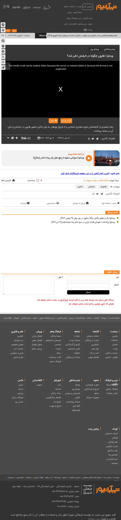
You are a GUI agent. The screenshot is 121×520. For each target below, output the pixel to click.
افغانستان (73, 24)
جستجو (11, 477)
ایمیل (116, 284)
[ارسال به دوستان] (29, 138)
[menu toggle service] (4, 7)
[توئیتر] (93, 139)
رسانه (59, 353)
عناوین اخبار (87, 6)
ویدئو (77, 385)
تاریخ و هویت (55, 406)
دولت (115, 349)
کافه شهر (76, 406)
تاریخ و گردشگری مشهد (91, 391)
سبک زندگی (56, 393)
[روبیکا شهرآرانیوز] (3, 35)
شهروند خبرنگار (92, 397)
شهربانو (16, 318)
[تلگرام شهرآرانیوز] (3, 67)
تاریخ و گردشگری (72, 344)
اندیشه (58, 389)
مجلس (115, 344)
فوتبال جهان (37, 340)
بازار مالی (95, 349)
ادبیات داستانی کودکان (111, 436)
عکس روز (19, 402)
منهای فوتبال (37, 344)
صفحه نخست (114, 318)
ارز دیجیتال (18, 340)
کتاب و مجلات (55, 357)
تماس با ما (107, 477)
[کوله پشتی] (16, 8)
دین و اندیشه (112, 385)
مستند (20, 389)
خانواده (77, 353)
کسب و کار (94, 353)
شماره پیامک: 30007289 (68, 506)
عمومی (39, 385)
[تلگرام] (97, 139)
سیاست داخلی (112, 353)
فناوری (20, 336)
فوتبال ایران (37, 336)
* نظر (60, 277)
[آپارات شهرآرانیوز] (3, 30)
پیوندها (57, 477)
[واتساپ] (89, 139)
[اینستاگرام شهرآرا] (3, 62)
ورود (14, 30)
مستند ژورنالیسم (73, 402)
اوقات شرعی (38, 477)
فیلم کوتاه (76, 410)
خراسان (91, 186)
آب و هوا (48, 477)
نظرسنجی (20, 477)
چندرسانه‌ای (82, 24)
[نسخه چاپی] (25, 138)
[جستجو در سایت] (8, 7)
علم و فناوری (87, 18)
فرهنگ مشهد (55, 361)
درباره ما (116, 477)
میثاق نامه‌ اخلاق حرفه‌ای (92, 477)
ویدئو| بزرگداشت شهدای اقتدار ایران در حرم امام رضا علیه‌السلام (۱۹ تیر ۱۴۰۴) (83, 222)
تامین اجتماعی (74, 349)
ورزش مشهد (37, 349)
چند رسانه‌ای (112, 450)
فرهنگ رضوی (112, 389)
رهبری (115, 336)
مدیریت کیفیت (74, 477)
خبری (20, 385)
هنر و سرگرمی (112, 446)
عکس (66, 24)
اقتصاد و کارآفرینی (53, 397)
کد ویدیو (65, 120)
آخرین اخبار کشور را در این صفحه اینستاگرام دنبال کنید (85, 174)
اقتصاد (72, 6)
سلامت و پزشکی (73, 357)
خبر (59, 385)
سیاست (79, 6)
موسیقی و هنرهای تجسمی (53, 342)
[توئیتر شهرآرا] (3, 56)
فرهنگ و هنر (17, 397)
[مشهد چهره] (26, 8)
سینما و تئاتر (56, 336)
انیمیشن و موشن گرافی (72, 395)
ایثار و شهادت (112, 393)
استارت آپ (18, 349)
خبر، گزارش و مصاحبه (112, 461)
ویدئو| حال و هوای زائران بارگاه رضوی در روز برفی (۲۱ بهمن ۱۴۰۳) (87, 218)
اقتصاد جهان (93, 357)
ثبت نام (7, 30)
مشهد (90, 24)
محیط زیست (74, 340)
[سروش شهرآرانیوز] (3, 51)
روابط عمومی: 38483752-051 (65, 501)
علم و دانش (18, 357)
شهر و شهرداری (92, 385)
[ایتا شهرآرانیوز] (3, 40)
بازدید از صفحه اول (109, 203)
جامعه (66, 6)
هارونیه (104, 186)
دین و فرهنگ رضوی (74, 18)
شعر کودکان (113, 442)
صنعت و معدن (92, 336)
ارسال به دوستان (79, 203)
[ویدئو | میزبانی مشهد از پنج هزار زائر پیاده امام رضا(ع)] (107, 158)
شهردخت (57, 402)
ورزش (69, 12)
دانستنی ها (113, 455)
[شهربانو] (47, 8)
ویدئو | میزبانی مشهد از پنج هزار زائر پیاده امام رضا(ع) (58, 158)
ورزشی (20, 393)
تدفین (80, 186)
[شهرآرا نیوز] (106, 6)
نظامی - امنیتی (111, 357)
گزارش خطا (6, 180)
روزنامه (89, 29)
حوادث (77, 336)
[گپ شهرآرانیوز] (3, 46)
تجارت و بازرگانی (92, 340)
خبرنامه (23, 203)
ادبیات (58, 349)
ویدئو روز (94, 49)
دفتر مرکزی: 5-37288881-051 (65, 491)
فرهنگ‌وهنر (77, 12)
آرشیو (65, 477)
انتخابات (114, 340)
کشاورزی (95, 344)
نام (117, 277)
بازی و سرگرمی (17, 353)
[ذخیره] (22, 138)
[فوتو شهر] (37, 8)
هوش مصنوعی (17, 344)
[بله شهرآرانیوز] (3, 24)
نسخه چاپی (51, 203)
